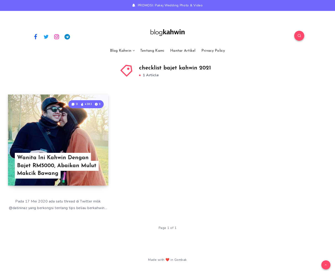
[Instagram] (56, 36)
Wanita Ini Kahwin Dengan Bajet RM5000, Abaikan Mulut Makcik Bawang (56, 166)
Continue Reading (87, 172)
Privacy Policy (213, 51)
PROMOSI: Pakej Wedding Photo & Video (170, 5)
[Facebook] (35, 36)
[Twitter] (46, 36)
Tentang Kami (152, 51)
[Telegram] (67, 36)
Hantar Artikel (182, 51)
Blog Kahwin (120, 51)
